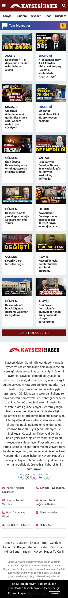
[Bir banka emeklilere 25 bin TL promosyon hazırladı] (51, 93)
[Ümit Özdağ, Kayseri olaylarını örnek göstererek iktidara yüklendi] (17, 144)
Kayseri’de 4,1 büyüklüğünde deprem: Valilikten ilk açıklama (16, 310)
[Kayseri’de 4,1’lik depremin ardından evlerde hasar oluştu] (17, 42)
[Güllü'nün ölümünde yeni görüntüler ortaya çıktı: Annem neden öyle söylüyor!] (17, 93)
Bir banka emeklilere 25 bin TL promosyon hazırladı (49, 116)
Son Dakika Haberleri (18, 525)
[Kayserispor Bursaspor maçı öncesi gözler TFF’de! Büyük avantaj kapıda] (51, 195)
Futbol (44, 209)
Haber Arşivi (47, 525)
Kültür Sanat (12, 551)
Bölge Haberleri (27, 547)
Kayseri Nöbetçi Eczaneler (13, 489)
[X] (28, 477)
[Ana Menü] (4, 5)
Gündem (21, 16)
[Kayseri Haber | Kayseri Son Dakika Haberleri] (33, 6)
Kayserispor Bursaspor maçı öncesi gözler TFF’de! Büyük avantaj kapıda (48, 219)
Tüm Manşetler (48, 512)
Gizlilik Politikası (37, 593)
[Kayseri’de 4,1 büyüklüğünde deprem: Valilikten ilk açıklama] (17, 287)
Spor (48, 16)
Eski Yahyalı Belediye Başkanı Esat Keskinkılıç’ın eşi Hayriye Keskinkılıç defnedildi (50, 170)
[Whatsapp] (47, 477)
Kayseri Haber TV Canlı (49, 551)
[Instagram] (34, 477)
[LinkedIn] (40, 477)
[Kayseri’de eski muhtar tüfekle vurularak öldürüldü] (51, 243)
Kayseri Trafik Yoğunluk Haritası (46, 502)
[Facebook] (21, 477)
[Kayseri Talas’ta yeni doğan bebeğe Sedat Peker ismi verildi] (17, 195)
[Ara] (64, 5)
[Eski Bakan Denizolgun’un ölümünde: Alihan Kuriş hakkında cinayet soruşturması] (51, 287)
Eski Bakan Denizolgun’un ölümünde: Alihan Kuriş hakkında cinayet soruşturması (50, 314)
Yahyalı (44, 158)
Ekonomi (45, 55)
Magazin (11, 107)
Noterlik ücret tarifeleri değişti (15, 262)
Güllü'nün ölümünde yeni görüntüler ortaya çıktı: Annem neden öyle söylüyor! (16, 119)
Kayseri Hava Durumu (52, 487)
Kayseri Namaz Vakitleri (13, 502)
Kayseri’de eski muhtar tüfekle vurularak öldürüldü (48, 265)
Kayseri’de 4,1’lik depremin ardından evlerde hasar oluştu (17, 65)
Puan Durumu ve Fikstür (13, 514)
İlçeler (44, 547)
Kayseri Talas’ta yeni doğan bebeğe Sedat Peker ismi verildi (17, 218)
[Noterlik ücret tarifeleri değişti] (17, 243)
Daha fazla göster (34, 333)
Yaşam (27, 551)
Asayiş (7, 16)
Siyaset (36, 16)
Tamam (54, 594)
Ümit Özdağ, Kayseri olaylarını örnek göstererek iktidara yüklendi (16, 167)
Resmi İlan (56, 547)
